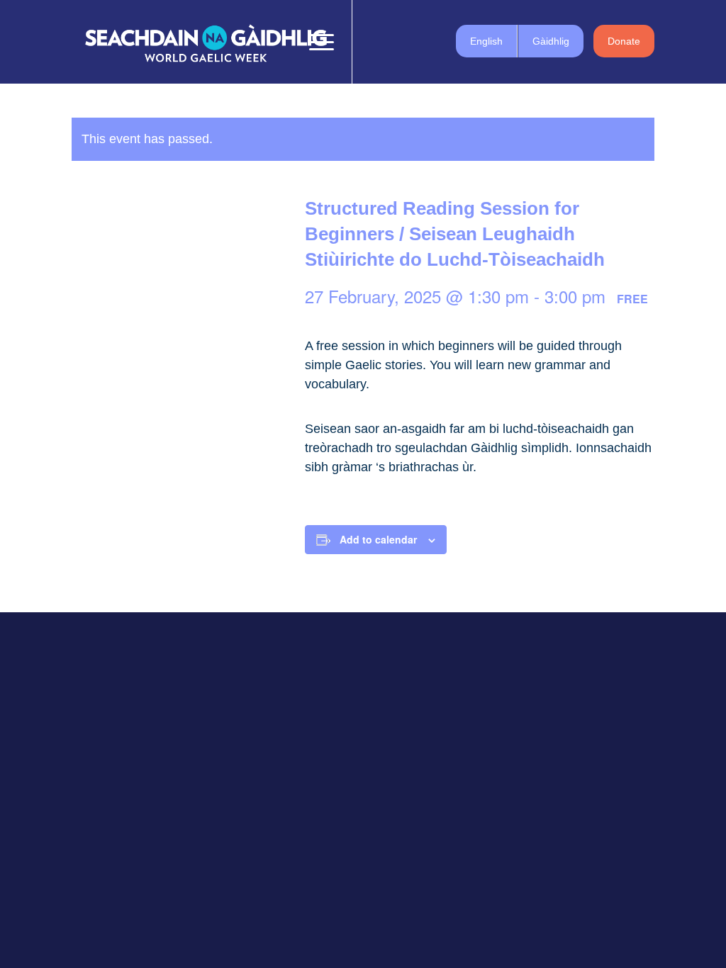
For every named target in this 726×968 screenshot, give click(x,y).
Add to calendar (378, 539)
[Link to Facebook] (374, 41)
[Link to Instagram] (417, 41)
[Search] (284, 42)
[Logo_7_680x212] (206, 42)
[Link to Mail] (438, 41)
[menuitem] (284, 42)
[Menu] (317, 42)
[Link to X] (395, 41)
